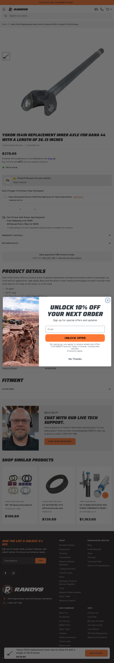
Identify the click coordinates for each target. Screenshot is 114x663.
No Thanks (75, 358)
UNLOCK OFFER (75, 338)
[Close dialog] (107, 300)
